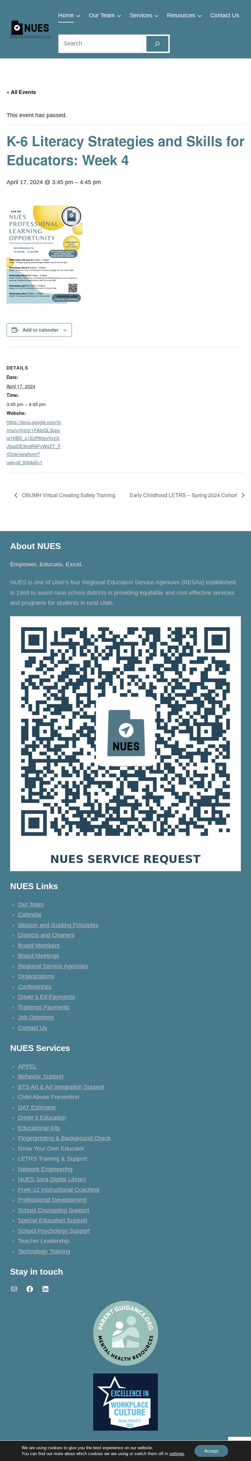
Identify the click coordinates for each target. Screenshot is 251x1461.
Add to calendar (40, 329)
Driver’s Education (42, 1117)
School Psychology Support (54, 1231)
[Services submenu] (156, 15)
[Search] (157, 43)
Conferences (34, 986)
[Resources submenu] (199, 15)
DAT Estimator (37, 1107)
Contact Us (32, 1028)
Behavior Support (40, 1076)
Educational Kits (39, 1128)
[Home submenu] (78, 15)
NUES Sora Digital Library (52, 1179)
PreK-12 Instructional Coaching (58, 1189)
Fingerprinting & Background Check (64, 1138)
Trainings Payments (44, 1007)
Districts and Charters (46, 935)
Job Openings (36, 1017)
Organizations (36, 976)
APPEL (27, 1066)
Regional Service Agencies (53, 966)
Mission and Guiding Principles (58, 925)
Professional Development (52, 1200)
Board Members (39, 945)
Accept (211, 1450)
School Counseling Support (53, 1210)
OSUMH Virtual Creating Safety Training (68, 495)
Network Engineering (45, 1169)
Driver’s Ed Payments (46, 997)
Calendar (30, 914)
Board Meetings (38, 955)
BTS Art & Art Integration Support (61, 1087)
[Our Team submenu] (119, 15)
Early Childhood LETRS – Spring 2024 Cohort (184, 495)
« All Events (21, 92)
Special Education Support (52, 1220)
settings (176, 1453)
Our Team (31, 904)
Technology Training (44, 1251)
